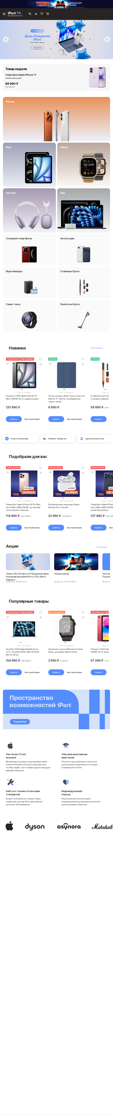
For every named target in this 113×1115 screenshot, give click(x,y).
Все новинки (97, 348)
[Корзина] (47, 14)
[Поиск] (30, 14)
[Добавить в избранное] (40, 359)
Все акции (102, 547)
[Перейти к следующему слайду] (107, 39)
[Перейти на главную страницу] (15, 14)
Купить (13, 419)
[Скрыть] (110, 4)
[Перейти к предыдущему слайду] (6, 39)
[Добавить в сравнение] (40, 364)
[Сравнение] (36, 14)
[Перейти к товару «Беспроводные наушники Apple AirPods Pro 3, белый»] (66, 483)
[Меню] (4, 14)
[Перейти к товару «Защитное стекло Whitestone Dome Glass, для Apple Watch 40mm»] (66, 628)
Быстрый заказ (32, 419)
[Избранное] (42, 14)
